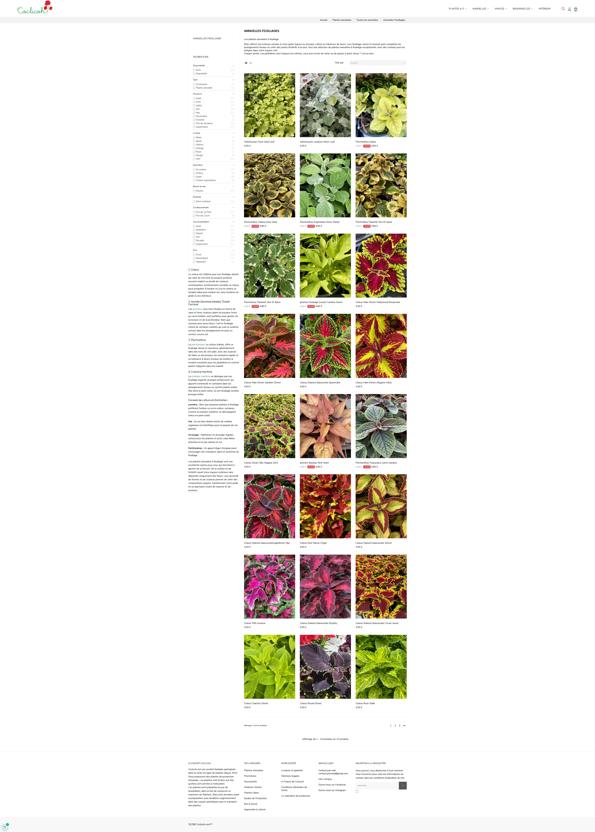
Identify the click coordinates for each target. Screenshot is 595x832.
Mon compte (325, 779)
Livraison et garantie (292, 770)
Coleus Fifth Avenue (254, 623)
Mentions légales (290, 776)
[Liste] (251, 63)
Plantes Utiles (251, 792)
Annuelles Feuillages (207, 38)
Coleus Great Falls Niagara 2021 (261, 462)
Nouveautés (250, 781)
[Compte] (569, 9)
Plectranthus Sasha (366, 141)
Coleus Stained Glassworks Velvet (374, 543)
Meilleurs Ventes (253, 787)
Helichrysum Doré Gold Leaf (259, 141)
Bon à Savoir (250, 803)
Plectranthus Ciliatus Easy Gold (260, 222)
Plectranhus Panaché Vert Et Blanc (262, 302)
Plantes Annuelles (253, 770)
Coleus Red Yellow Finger (313, 543)
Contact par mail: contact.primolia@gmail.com (333, 772)
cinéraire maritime (201, 376)
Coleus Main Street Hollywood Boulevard (378, 302)
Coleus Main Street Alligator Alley (374, 382)
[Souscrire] (403, 785)
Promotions (250, 776)
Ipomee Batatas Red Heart (314, 462)
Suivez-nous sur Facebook (332, 784)
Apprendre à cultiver (255, 809)
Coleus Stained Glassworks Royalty (318, 623)
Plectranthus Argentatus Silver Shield (319, 222)
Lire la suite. (367, 53)
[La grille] (246, 63)
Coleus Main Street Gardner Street (262, 382)
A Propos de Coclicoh (292, 781)
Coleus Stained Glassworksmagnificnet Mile (267, 543)
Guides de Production (255, 798)
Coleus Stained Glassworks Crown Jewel (377, 623)
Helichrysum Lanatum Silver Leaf (317, 141)
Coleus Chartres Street (256, 703)
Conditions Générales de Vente (294, 789)
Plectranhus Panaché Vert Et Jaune (374, 222)
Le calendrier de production (295, 795)
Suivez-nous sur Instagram (332, 790)
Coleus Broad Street (311, 703)
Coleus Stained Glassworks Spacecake (320, 382)
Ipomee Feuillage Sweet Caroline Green (321, 302)
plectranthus (198, 344)
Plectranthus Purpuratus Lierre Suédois (376, 462)
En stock (378, 63)
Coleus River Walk (365, 703)
